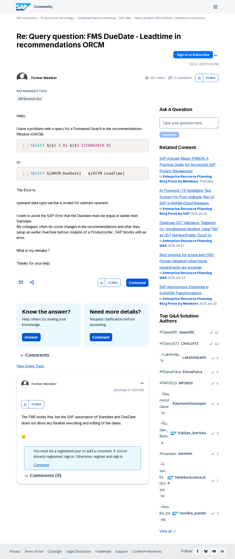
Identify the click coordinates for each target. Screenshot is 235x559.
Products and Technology (57, 18)
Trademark (103, 551)
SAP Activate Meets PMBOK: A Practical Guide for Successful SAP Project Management (187, 165)
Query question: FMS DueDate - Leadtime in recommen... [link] (170, 18)
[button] (199, 78)
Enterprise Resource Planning (96, 18)
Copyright (55, 551)
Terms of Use (33, 551)
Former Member (44, 78)
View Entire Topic (30, 366)
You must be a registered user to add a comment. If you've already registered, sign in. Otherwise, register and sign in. (80, 454)
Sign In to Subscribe (193, 55)
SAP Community (27, 18)
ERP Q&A (125, 18)
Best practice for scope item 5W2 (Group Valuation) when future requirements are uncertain (186, 261)
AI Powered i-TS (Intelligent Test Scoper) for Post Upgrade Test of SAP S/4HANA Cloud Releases (186, 197)
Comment (137, 283)
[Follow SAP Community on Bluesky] (206, 551)
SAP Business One (29, 98)
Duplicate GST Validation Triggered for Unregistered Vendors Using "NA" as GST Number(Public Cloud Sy (188, 229)
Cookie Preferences (147, 551)
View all (165, 531)
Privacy (15, 551)
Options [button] (215, 55)
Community (43, 6)
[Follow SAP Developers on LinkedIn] (222, 551)
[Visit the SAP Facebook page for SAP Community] (197, 551)
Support (121, 551)
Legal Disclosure (78, 551)
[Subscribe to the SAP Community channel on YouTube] (214, 551)
